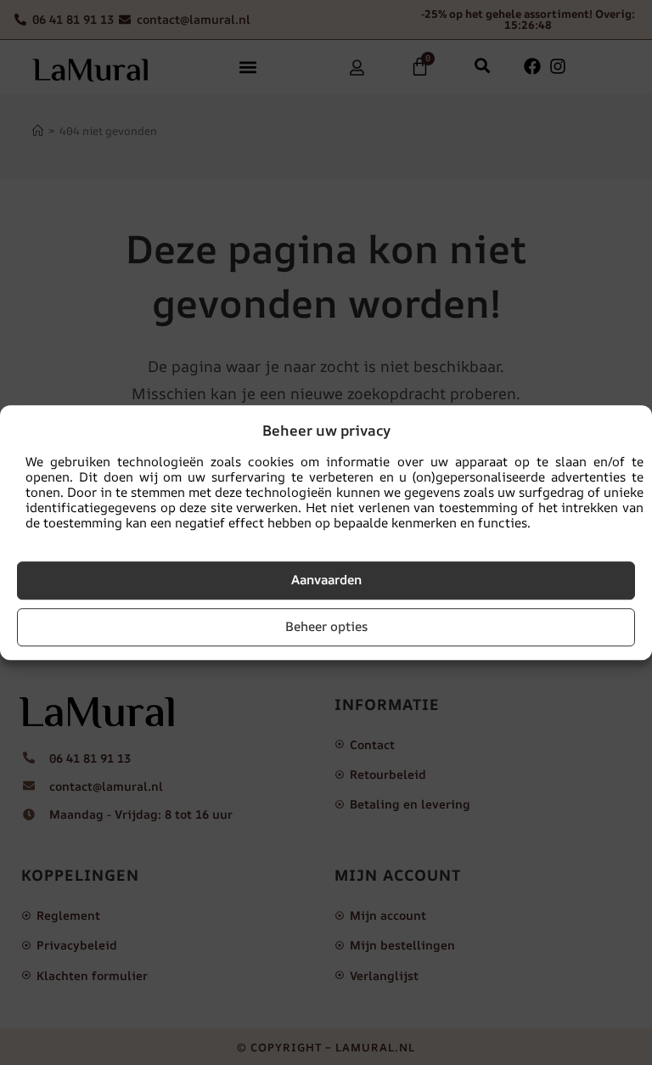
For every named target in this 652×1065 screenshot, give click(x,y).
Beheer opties (326, 626)
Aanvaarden (326, 580)
